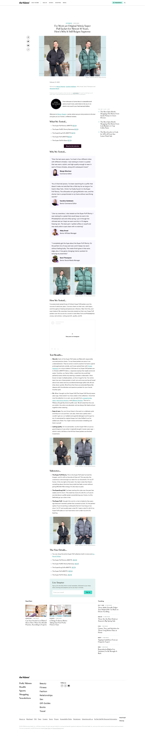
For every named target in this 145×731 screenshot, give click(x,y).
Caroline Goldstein (71, 86)
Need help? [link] (122, 717)
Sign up (88, 592)
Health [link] (45, 2)
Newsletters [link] (25, 698)
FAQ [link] (35, 719)
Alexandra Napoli (54, 88)
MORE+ (65, 2)
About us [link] (22, 719)
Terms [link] (51, 719)
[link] (24, 3)
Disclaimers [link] (77, 719)
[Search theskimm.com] (125, 2)
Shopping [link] (58, 2)
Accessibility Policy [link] (66, 719)
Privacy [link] (56, 719)
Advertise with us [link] (87, 719)
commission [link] (76, 93)
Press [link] (39, 719)
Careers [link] (45, 719)
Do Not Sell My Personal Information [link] (105, 719)
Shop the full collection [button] (72, 146)
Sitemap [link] (121, 720)
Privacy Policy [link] (47, 728)
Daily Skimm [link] (35, 2)
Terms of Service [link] (57, 728)
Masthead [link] (29, 719)
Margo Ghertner (60, 86)
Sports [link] (51, 2)
